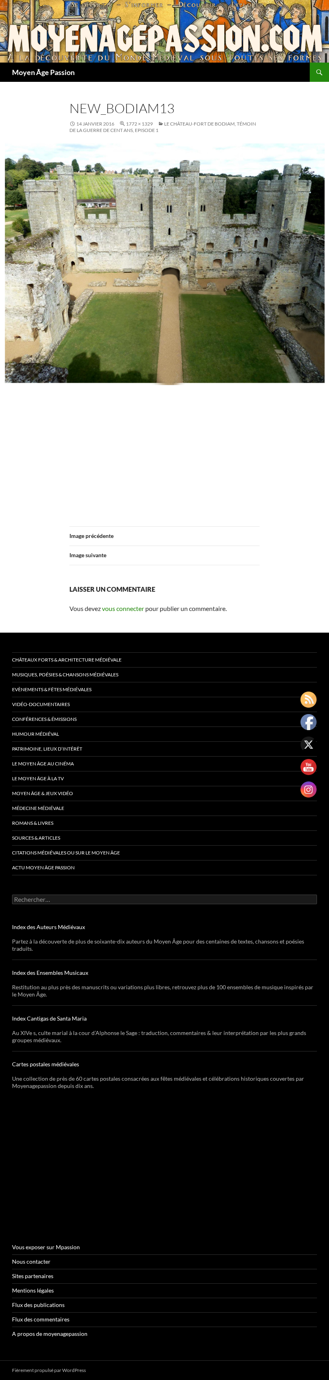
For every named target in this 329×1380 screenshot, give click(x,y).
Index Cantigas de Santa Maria (49, 1018)
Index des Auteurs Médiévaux (48, 926)
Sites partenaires (32, 1275)
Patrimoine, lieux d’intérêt (47, 749)
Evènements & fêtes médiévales (51, 689)
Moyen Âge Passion (43, 72)
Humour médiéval (35, 734)
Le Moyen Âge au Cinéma (43, 764)
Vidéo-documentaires (41, 704)
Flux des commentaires (40, 1319)
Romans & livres (32, 823)
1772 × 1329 (139, 124)
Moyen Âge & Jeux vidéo (42, 793)
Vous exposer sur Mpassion (46, 1247)
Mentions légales (33, 1290)
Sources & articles (36, 838)
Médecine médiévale (38, 808)
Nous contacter (31, 1261)
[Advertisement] (164, 451)
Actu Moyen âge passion (43, 868)
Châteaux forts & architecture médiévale (67, 660)
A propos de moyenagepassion (49, 1333)
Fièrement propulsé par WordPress (49, 1370)
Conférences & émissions (44, 719)
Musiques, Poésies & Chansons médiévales (65, 675)
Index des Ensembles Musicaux (50, 972)
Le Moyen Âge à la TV (38, 778)
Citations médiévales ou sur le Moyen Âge (66, 853)
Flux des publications (38, 1304)
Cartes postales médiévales (45, 1064)
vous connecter (123, 608)
